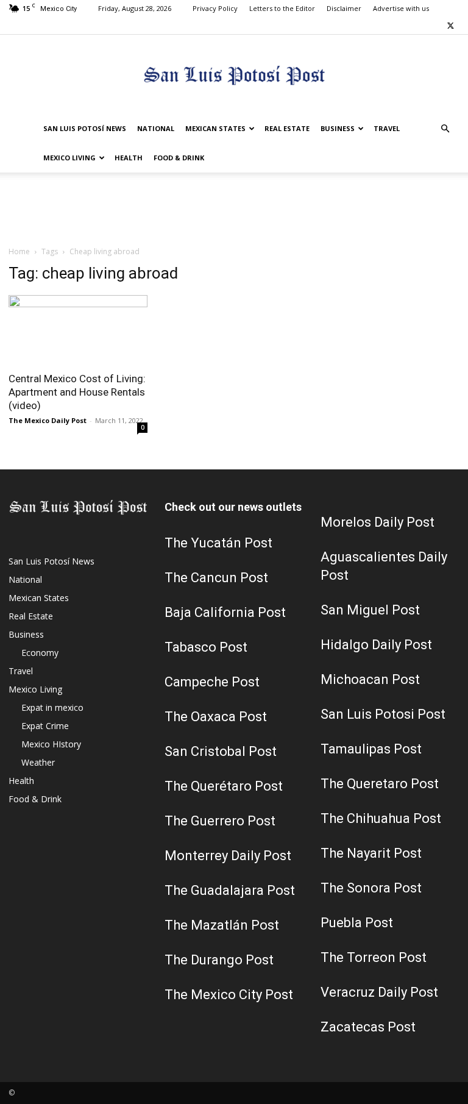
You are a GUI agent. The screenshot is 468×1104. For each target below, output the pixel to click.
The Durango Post (219, 959)
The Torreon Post (374, 957)
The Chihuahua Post (381, 818)
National (155, 128)
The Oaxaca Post (216, 716)
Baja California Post (225, 612)
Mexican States (215, 128)
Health (129, 157)
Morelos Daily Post (377, 522)
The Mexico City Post (229, 994)
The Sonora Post (371, 888)
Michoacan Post (370, 679)
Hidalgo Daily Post (376, 644)
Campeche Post (212, 681)
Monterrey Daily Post (228, 855)
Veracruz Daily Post (379, 992)
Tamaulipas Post (371, 749)
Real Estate (287, 128)
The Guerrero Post (220, 820)
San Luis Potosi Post (383, 714)
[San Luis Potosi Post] (234, 75)
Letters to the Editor (282, 8)
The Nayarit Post (371, 853)
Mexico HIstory (51, 744)
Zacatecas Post (368, 1027)
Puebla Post (357, 922)
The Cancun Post (216, 577)
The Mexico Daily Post (48, 420)
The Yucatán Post (218, 542)
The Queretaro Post (380, 783)
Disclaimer (344, 8)
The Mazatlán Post (222, 925)
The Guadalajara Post (230, 890)
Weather (38, 762)
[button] (444, 129)
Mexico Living (69, 157)
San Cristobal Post (221, 751)
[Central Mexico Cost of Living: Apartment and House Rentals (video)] (78, 329)
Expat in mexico (52, 707)
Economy (39, 652)
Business (338, 128)
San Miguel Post (370, 610)
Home (19, 251)
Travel (387, 128)
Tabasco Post (206, 647)
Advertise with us (401, 8)
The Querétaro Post (224, 786)
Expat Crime (45, 726)
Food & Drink (179, 157)
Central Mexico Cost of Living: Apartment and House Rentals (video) (77, 391)
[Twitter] (450, 25)
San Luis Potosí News (84, 128)
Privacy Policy (215, 8)
